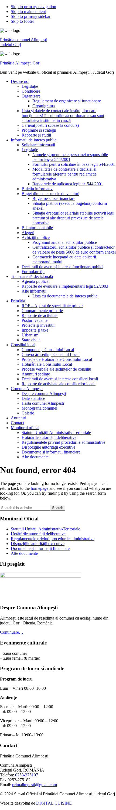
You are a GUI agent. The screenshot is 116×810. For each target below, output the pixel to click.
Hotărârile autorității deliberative (38, 534)
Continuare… (11, 632)
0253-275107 (26, 775)
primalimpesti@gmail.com (34, 784)
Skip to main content (28, 11)
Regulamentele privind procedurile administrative (52, 538)
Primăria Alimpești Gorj (20, 63)
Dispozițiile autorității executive (37, 543)
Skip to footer (22, 21)
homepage (39, 488)
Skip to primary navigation (33, 6)
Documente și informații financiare (40, 548)
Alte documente (24, 553)
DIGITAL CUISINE (54, 803)
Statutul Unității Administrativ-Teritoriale (45, 529)
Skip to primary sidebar (30, 16)
